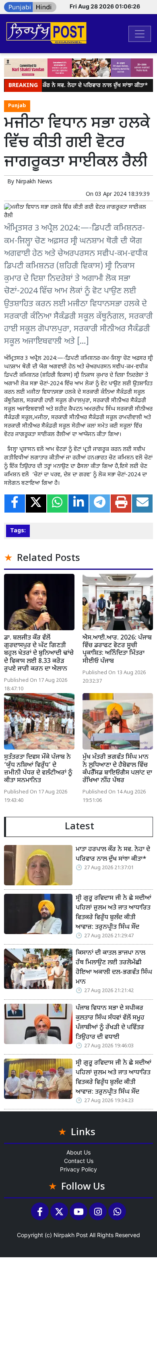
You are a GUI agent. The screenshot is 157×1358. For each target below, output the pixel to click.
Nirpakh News (34, 182)
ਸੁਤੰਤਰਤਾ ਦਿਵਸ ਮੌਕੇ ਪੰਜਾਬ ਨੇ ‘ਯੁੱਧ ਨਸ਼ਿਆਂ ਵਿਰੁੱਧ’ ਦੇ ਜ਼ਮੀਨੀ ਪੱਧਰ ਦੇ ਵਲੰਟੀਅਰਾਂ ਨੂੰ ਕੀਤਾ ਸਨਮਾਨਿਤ (38, 769)
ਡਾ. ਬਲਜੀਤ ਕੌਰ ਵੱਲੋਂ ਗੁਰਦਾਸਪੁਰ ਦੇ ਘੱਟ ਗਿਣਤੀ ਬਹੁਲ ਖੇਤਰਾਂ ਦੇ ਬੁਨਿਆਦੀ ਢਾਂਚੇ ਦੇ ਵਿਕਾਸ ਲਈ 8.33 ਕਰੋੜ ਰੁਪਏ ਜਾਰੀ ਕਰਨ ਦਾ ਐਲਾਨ (39, 653)
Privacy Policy (78, 1169)
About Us (78, 1152)
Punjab (17, 106)
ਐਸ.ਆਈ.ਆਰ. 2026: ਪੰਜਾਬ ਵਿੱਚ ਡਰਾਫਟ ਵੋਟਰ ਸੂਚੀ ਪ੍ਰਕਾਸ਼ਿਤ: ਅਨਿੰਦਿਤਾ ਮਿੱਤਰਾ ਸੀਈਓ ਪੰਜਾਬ (117, 650)
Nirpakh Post (71, 1234)
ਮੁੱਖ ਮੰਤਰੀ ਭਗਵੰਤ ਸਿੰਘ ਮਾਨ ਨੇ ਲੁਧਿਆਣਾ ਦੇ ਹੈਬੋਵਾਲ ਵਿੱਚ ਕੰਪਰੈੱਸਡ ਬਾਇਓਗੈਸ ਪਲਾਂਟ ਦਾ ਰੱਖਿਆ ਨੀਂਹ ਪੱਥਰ (117, 769)
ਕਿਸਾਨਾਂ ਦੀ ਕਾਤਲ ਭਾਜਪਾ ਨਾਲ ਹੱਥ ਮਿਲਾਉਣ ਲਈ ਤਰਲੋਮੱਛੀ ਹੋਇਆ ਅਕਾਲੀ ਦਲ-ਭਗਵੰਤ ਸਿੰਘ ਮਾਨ (114, 967)
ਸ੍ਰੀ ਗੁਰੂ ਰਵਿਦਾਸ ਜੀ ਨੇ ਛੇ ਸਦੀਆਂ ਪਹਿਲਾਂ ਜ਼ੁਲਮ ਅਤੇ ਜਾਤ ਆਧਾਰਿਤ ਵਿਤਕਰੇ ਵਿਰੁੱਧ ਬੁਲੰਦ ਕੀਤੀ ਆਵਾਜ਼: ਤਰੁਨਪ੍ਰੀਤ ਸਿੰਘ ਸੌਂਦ (113, 913)
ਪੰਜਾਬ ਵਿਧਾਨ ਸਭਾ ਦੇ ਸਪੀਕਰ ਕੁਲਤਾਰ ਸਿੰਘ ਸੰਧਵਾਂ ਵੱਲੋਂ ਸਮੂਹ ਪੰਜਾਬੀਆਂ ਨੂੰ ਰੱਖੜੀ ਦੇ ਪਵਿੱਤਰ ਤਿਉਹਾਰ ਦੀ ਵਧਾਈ (110, 1023)
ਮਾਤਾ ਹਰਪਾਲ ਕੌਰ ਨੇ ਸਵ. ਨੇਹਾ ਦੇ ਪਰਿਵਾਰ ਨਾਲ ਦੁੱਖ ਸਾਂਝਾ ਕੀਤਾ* (76, 85)
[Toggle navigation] (139, 34)
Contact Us (78, 1160)
